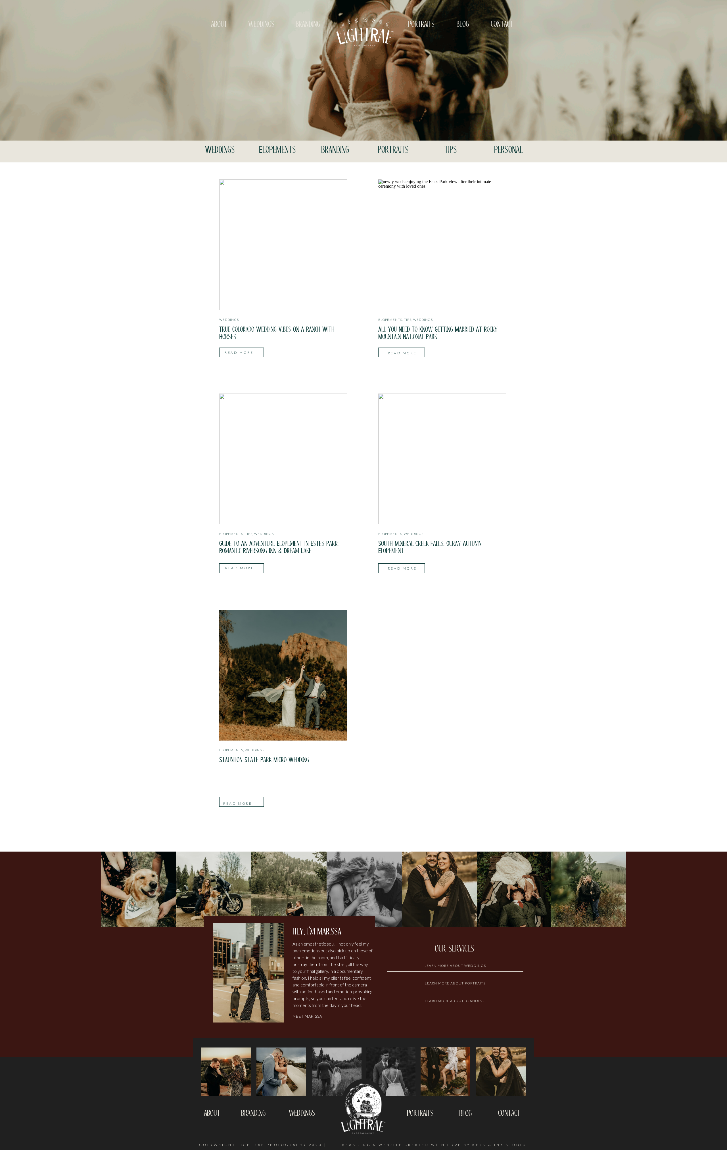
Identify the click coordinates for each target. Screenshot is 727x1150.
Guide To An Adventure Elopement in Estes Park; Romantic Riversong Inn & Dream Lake (279, 547)
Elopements (390, 319)
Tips (407, 319)
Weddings (229, 319)
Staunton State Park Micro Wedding (264, 760)
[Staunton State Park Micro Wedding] (283, 675)
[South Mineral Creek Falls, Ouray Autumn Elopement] (442, 459)
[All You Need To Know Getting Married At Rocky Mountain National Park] (442, 244)
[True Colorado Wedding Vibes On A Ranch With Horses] (283, 244)
